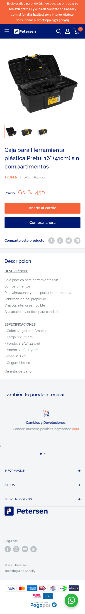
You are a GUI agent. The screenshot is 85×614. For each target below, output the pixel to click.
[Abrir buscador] (58, 31)
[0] (77, 31)
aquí (72, 429)
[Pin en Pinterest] (60, 240)
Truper (11, 177)
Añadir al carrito (42, 208)
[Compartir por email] (77, 240)
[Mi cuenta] (67, 31)
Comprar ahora (42, 222)
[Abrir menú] (7, 31)
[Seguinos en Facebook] (8, 549)
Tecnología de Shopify (20, 571)
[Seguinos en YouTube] (25, 549)
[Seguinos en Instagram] (16, 549)
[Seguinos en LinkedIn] (33, 549)
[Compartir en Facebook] (51, 240)
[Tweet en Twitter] (69, 240)
